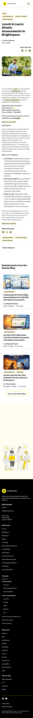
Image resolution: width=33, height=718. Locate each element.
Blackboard (5, 535)
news (16, 89)
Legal (3, 671)
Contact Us (5, 650)
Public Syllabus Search (10, 588)
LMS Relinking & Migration (9, 563)
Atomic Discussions (7, 620)
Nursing (5, 602)
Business (6, 609)
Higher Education (7, 679)
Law (4, 612)
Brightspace (16, 91)
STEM (5, 605)
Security (4, 657)
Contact (4, 507)
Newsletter (5, 647)
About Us (4, 633)
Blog (3, 637)
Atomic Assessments (12, 100)
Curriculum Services (8, 556)
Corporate (5, 686)
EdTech (4, 689)
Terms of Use (5, 660)
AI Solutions (5, 566)
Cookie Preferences (7, 706)
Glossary (4, 643)
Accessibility (5, 664)
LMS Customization (7, 569)
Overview (4, 579)
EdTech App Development (9, 546)
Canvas (4, 529)
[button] (28, 3)
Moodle (4, 539)
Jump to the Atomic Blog (16, 394)
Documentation (6, 667)
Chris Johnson (9, 40)
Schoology (5, 542)
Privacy (4, 654)
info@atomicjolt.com (8, 511)
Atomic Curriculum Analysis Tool (11, 616)
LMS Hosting (5, 552)
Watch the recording (9, 122)
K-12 (3, 682)
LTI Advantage (6, 549)
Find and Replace (8, 591)
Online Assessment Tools (9, 559)
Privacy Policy (5, 703)
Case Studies (5, 640)
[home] (9, 4)
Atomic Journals (6, 623)
